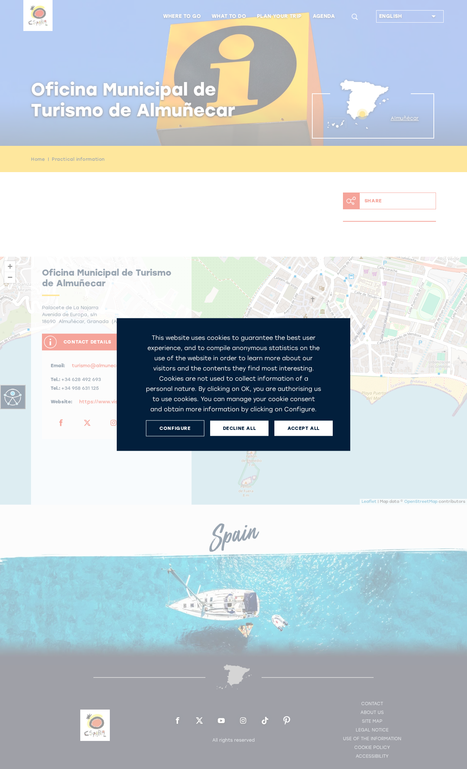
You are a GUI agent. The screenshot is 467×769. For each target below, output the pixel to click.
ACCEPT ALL (303, 428)
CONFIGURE (174, 428)
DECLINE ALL (239, 428)
